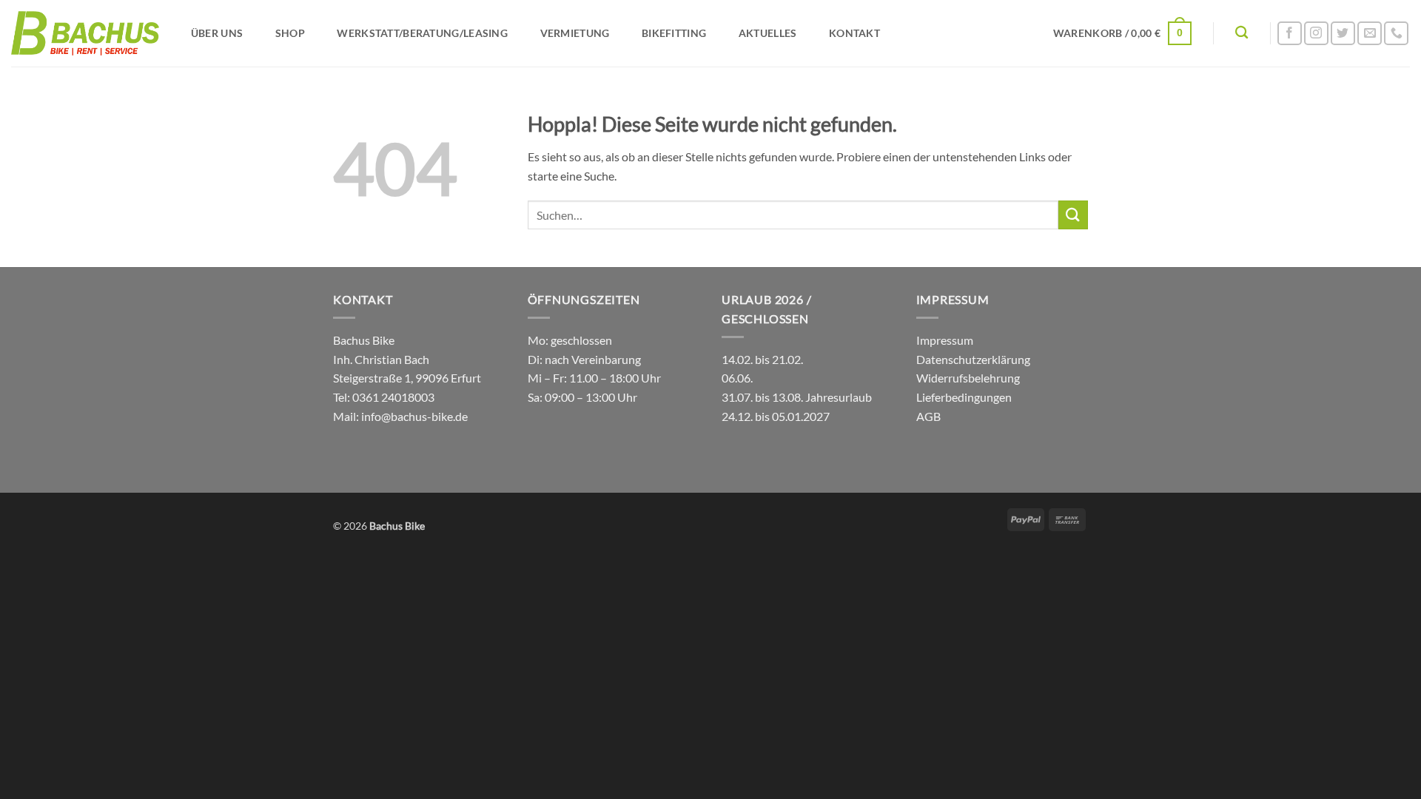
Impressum (944, 340)
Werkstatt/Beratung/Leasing (422, 33)
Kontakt (854, 33)
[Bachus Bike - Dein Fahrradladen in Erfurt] (85, 33)
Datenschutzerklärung (973, 359)
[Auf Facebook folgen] (1289, 33)
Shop (290, 33)
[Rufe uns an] (1396, 33)
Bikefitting (674, 33)
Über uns (217, 33)
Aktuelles (768, 33)
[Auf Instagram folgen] (1316, 33)
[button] (1122, 33)
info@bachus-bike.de (414, 416)
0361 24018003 (392, 397)
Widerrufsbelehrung (968, 378)
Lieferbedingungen (964, 397)
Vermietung (575, 33)
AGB (928, 416)
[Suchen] (1241, 33)
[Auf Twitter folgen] (1343, 33)
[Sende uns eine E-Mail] (1369, 33)
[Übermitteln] (1073, 214)
